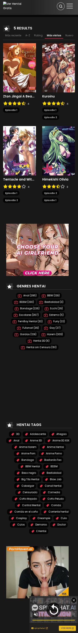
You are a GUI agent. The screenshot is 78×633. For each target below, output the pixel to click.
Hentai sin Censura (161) (41, 347)
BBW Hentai (32, 466)
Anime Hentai (55, 447)
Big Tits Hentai (30, 479)
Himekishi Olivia (55, 179)
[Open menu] (70, 6)
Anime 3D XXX (60, 440)
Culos (21, 524)
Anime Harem (27, 447)
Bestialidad (53, 473)
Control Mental (31, 505)
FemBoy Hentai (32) (30, 321)
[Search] (61, 6)
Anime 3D (35, 440)
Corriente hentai (58, 511)
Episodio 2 (50, 117)
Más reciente (13, 35)
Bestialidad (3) (53, 302)
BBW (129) (53, 295)
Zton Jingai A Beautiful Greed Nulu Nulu (19, 96)
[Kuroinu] (58, 68)
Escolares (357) (29, 315)
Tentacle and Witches (19, 179)
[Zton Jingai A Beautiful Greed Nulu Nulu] (19, 68)
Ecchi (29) (56, 308)
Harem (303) (54, 334)
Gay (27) (55, 328)
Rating (38, 35)
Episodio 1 (11, 110)
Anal (16, 440)
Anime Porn (28, 453)
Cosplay (21, 518)
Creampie (43, 518)
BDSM (54, 466)
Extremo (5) (56, 315)
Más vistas (54, 35)
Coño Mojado (28, 498)
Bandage (27, 460)
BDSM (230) (26, 302)
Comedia (53, 492)
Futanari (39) (30, 328)
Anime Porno (53, 453)
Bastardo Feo (52, 460)
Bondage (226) (30, 308)
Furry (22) (59, 321)
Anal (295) (30, 295)
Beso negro (28, 473)
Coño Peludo (55, 498)
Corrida (56, 505)
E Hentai (41, 531)
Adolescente (37, 434)
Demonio (41, 524)
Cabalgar (27, 486)
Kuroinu (48, 96)
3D (17, 434)
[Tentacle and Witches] (19, 150)
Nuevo (69, 35)
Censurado (29, 492)
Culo (63, 518)
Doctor (61, 524)
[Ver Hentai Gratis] (14, 6)
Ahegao (61, 434)
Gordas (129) (27, 334)
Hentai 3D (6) (41, 340)
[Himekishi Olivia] (58, 150)
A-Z (27, 35)
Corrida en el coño (26, 511)
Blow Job (55, 479)
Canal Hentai (53, 486)
